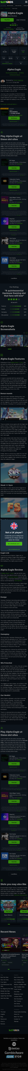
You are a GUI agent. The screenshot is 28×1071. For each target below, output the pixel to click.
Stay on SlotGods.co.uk (14, 549)
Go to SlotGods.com (13, 543)
